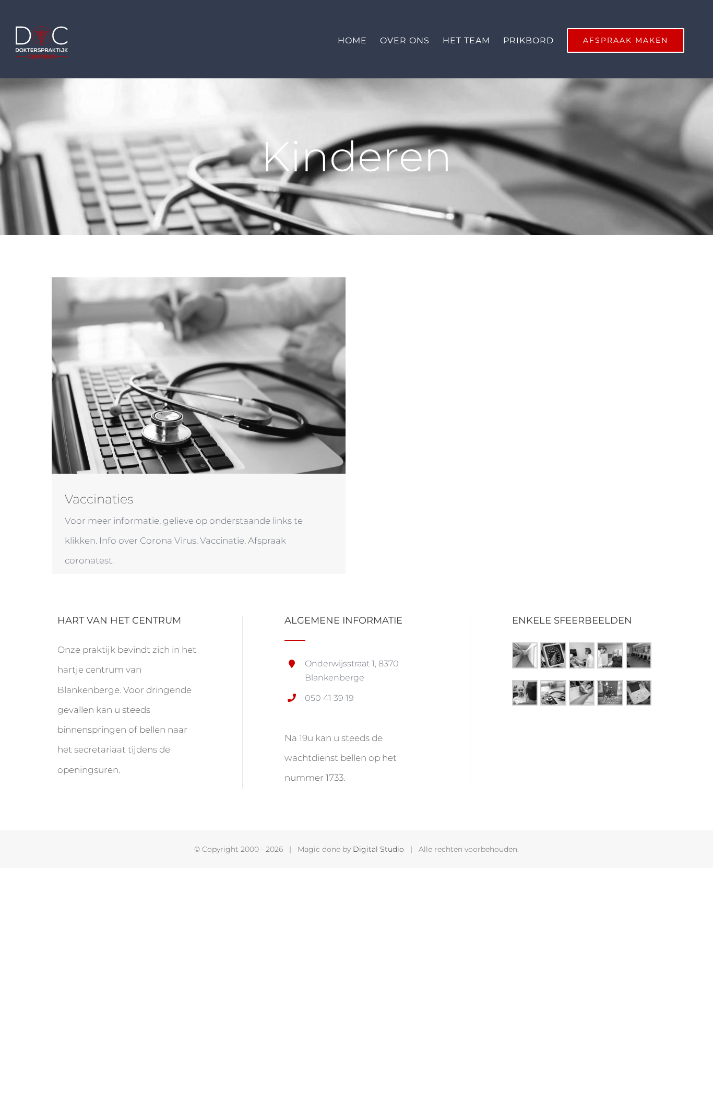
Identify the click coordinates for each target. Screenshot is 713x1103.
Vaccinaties (99, 499)
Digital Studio (378, 849)
